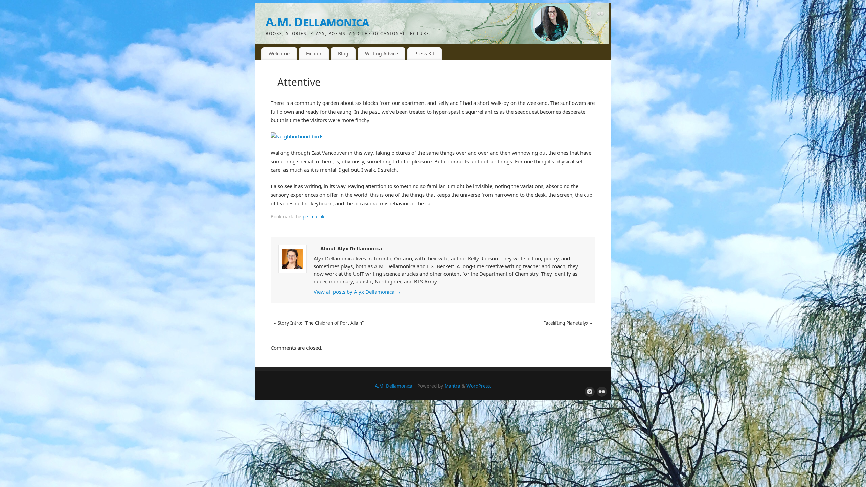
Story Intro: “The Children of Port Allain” (319, 323)
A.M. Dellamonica (317, 22)
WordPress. (478, 386)
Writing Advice (381, 53)
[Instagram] (589, 14)
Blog (343, 53)
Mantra (452, 386)
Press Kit (424, 53)
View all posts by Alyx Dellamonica (357, 291)
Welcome (279, 53)
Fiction (313, 53)
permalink (313, 217)
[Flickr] (600, 14)
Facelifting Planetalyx (567, 323)
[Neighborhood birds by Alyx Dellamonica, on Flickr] (297, 136)
